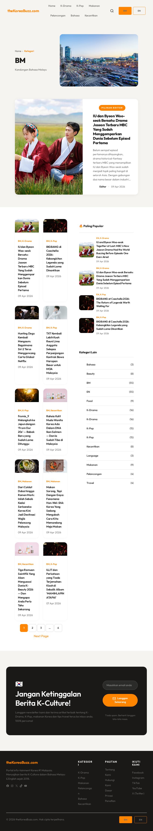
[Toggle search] (112, 11)
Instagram (138, 777)
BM (125, 10)
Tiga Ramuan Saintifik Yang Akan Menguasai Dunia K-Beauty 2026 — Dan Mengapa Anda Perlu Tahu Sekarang (26, 589)
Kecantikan (91, 15)
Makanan (94, 5)
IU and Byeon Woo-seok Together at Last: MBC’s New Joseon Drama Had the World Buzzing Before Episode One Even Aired (113, 249)
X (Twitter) (138, 793)
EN (139, 10)
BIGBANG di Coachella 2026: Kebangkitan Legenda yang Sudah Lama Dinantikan (54, 258)
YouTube (137, 788)
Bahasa (75, 15)
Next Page (41, 636)
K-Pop (80, 5)
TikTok (136, 783)
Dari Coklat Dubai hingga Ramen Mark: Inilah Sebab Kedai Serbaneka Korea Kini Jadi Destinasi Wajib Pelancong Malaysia (26, 506)
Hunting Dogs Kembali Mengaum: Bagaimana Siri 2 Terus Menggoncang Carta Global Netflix (26, 347)
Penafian (110, 801)
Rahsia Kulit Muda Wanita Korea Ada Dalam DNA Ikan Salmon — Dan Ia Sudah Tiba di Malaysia (54, 429)
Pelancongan (57, 15)
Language (92, 455)
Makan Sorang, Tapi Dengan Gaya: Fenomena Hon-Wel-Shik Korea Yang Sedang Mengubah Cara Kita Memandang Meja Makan (55, 506)
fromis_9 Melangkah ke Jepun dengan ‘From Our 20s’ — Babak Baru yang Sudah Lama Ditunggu (26, 429)
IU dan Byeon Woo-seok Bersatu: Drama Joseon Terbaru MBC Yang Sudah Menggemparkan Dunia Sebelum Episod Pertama (111, 129)
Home (18, 50)
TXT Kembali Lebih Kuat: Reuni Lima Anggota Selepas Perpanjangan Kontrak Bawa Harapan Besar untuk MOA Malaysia (55, 353)
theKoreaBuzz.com (23, 10)
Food (90, 401)
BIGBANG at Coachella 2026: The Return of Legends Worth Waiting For (113, 302)
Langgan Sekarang (121, 700)
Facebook (138, 772)
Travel (90, 483)
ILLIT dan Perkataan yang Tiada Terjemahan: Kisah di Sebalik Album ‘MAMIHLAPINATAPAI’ (55, 583)
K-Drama (65, 5)
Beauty (91, 373)
